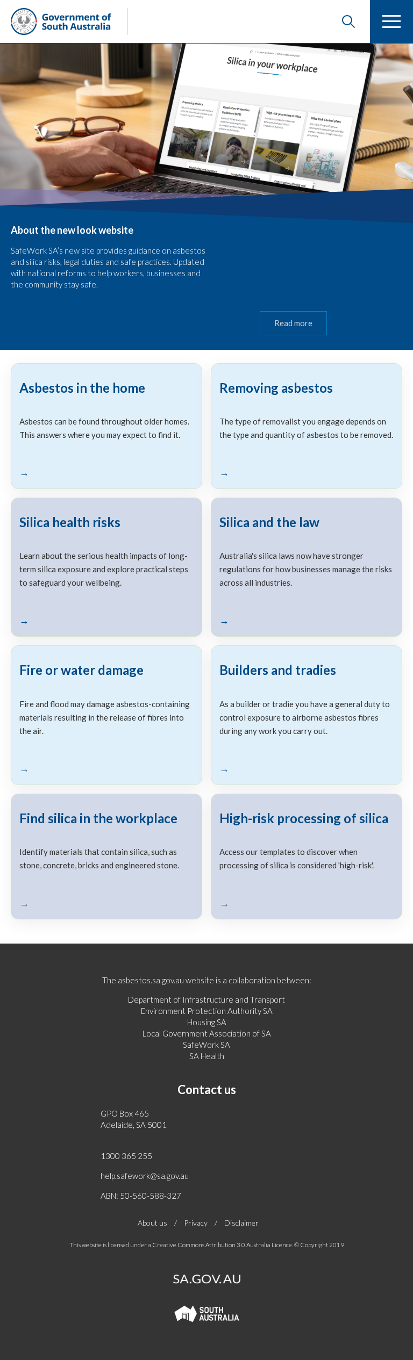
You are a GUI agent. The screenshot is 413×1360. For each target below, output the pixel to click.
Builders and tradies (277, 670)
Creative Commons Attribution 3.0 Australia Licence (222, 1244)
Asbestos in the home (82, 387)
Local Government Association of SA (207, 1033)
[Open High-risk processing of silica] (306, 903)
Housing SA (206, 1022)
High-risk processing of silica (303, 818)
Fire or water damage (81, 670)
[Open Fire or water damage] (106, 768)
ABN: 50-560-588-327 (141, 1195)
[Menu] (391, 21)
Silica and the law (269, 522)
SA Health (206, 1056)
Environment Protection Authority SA (207, 1011)
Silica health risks (69, 522)
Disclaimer (241, 1222)
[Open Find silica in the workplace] (106, 903)
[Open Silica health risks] (106, 620)
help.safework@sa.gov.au (145, 1176)
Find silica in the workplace (98, 818)
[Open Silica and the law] (306, 620)
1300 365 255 (126, 1156)
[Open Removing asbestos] (306, 472)
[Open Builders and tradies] (306, 768)
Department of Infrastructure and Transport (206, 999)
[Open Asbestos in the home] (106, 472)
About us (152, 1222)
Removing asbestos (276, 387)
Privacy (196, 1222)
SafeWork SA (206, 1044)
